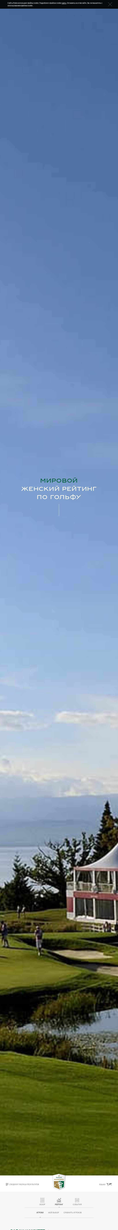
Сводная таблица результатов (24, 1184)
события (77, 1205)
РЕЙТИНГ (59, 1205)
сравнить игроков (73, 1213)
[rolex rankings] (59, 1182)
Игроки (40, 1213)
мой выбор (53, 1213)
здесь (64, 3)
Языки (102, 1184)
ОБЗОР (42, 1205)
